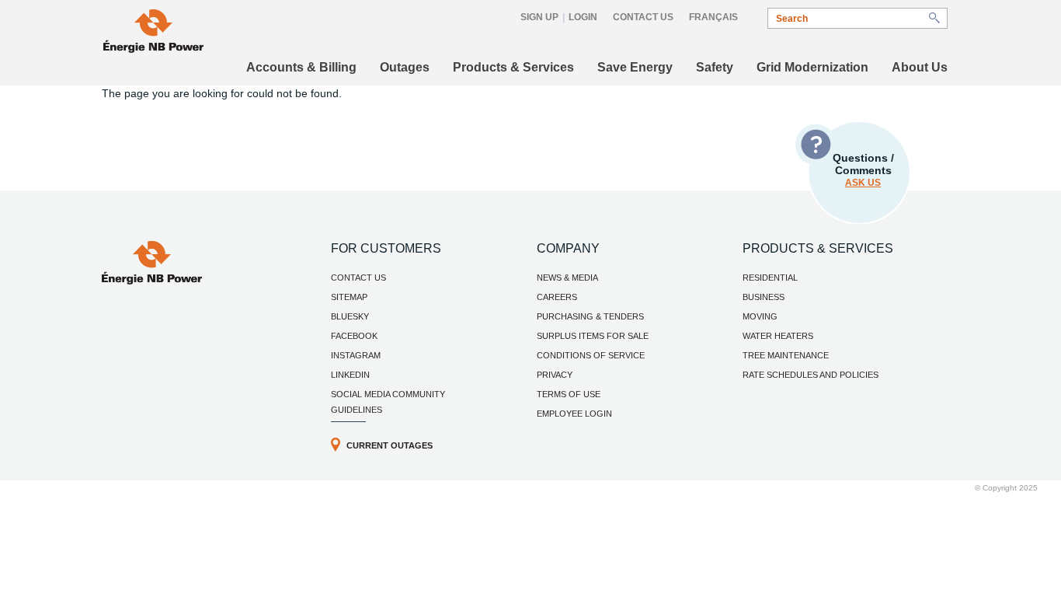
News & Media (567, 277)
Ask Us (863, 182)
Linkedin (350, 374)
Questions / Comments (863, 170)
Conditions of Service (591, 355)
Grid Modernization (812, 67)
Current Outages (389, 445)
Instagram (356, 355)
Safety (714, 67)
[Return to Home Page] (152, 280)
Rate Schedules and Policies (810, 374)
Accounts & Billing (301, 67)
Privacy (554, 374)
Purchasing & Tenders (590, 316)
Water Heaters (778, 335)
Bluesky (350, 316)
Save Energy (635, 67)
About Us (920, 67)
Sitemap (349, 297)
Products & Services (513, 67)
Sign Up (539, 17)
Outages (405, 67)
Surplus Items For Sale (593, 335)
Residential (770, 277)
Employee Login (574, 413)
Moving (760, 316)
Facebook (354, 335)
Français (713, 17)
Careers (557, 297)
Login (583, 17)
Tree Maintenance (786, 355)
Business (763, 297)
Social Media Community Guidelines (388, 401)
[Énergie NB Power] (153, 33)
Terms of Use (568, 394)
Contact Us (643, 17)
